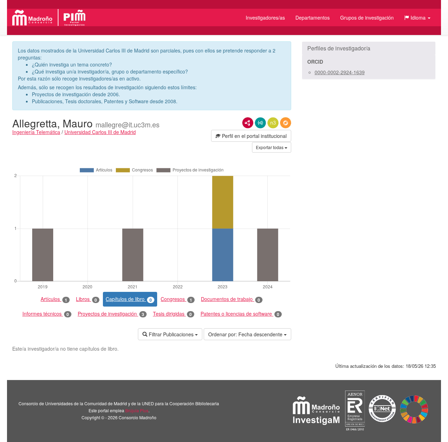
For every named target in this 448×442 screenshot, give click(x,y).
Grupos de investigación (367, 17)
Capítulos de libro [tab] (129, 299)
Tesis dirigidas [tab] (172, 313)
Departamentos (312, 17)
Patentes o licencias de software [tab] (240, 313)
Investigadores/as (265, 17)
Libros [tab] (86, 299)
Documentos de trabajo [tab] (230, 299)
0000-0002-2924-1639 (340, 72)
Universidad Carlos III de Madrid (100, 131)
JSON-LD (260, 122)
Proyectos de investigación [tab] (111, 313)
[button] (417, 17)
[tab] (368, 48)
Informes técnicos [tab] (45, 313)
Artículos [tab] (54, 299)
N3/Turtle (273, 122)
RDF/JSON (285, 122)
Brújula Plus (136, 410)
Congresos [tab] (176, 299)
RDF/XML (247, 122)
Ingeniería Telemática (36, 131)
